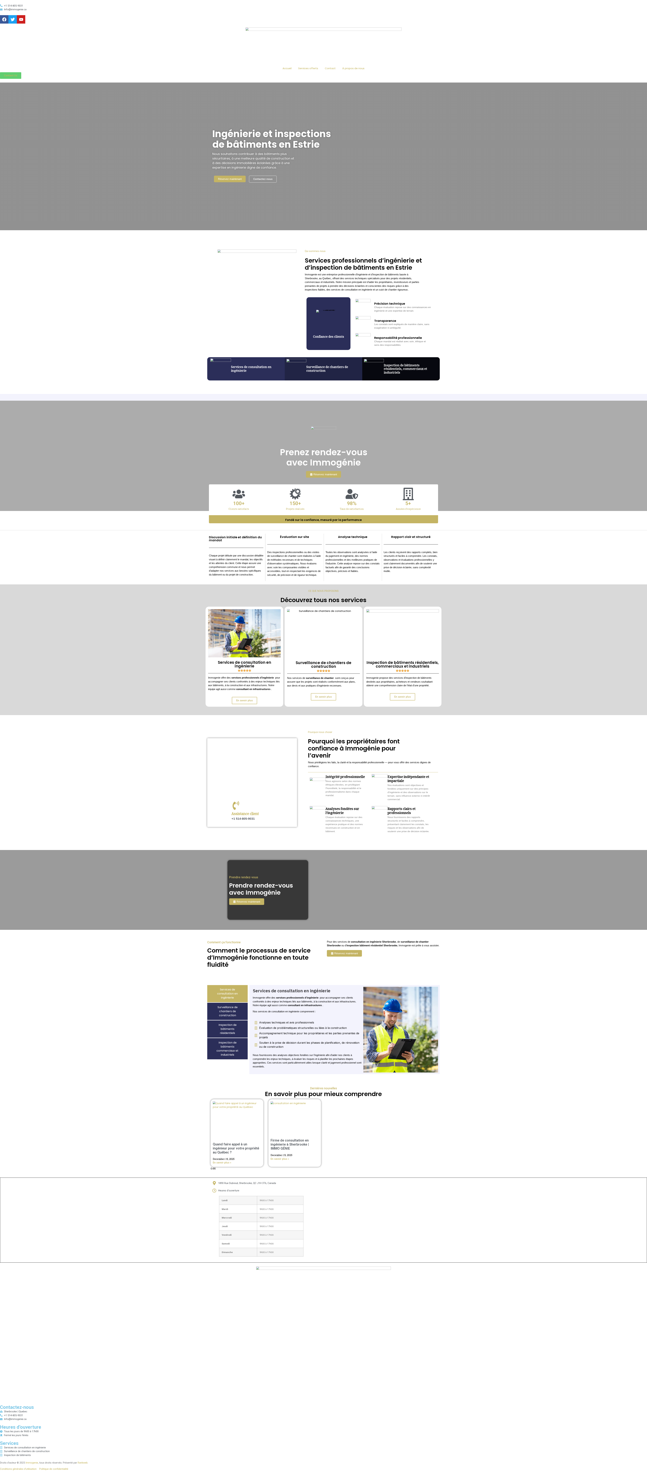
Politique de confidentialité (53, 1468)
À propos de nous (353, 68)
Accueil (287, 68)
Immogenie (32, 1462)
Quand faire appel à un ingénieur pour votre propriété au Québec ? (236, 1148)
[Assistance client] (236, 805)
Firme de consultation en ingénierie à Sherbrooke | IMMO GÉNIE (290, 1144)
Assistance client (245, 814)
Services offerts (308, 68)
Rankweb (83, 1462)
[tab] (227, 993)
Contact (330, 68)
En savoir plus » (222, 1162)
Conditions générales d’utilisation (18, 1468)
